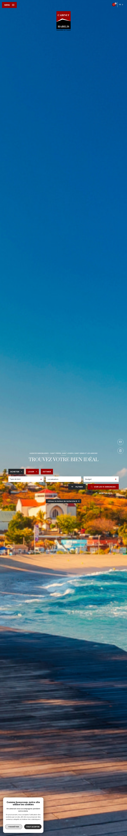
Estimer (47, 471)
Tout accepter (32, 827)
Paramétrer (13, 827)
